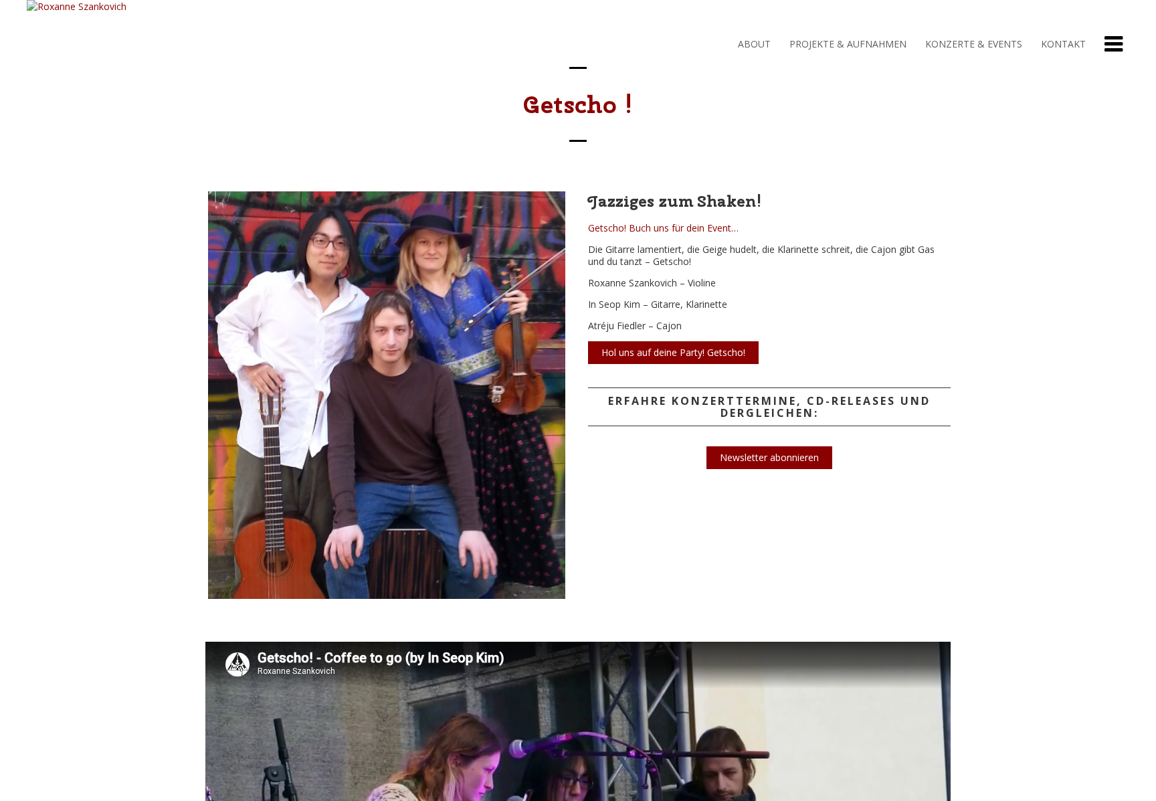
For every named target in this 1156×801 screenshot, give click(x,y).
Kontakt (1062, 43)
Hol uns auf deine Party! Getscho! (673, 352)
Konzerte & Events (972, 43)
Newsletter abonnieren (769, 457)
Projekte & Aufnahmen (846, 43)
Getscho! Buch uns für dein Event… (663, 227)
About (753, 43)
